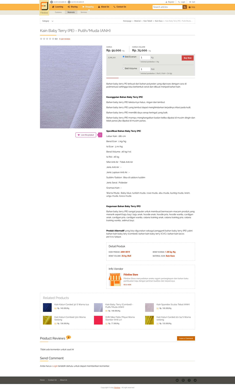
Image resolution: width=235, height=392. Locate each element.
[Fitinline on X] (195, 380)
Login (55, 366)
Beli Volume (130, 68)
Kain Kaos (159, 21)
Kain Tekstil (147, 21)
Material (137, 21)
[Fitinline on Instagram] (183, 380)
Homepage (127, 21)
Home (42, 380)
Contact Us (121, 6)
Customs (58, 12)
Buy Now (187, 58)
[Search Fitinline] (185, 7)
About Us (105, 6)
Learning (59, 6)
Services (84, 12)
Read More (127, 285)
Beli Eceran (130, 56)
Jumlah (111, 58)
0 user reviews (64, 39)
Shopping (89, 6)
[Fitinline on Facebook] (189, 380)
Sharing (74, 6)
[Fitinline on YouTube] (177, 380)
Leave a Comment (186, 338)
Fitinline (117, 387)
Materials (71, 12)
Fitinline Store (131, 274)
